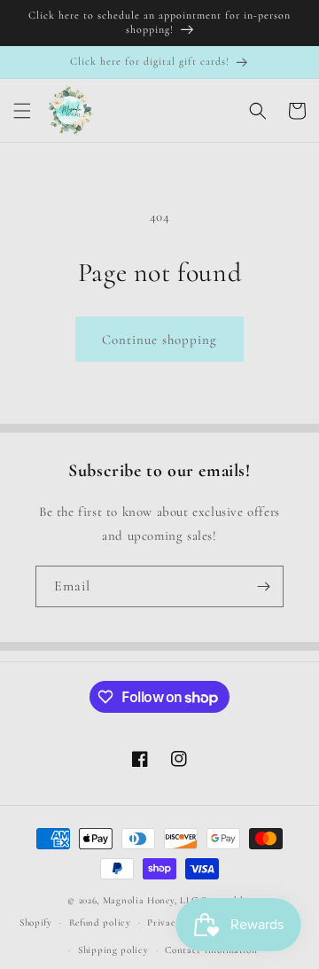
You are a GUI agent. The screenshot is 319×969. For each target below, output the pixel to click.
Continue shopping (159, 340)
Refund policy (100, 922)
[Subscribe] (263, 586)
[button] (22, 110)
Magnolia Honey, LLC (150, 900)
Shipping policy (113, 950)
